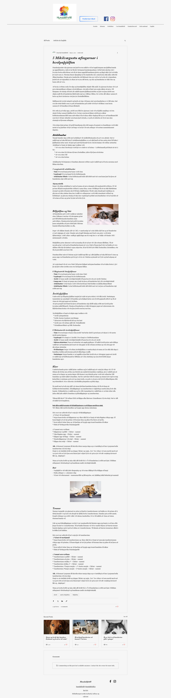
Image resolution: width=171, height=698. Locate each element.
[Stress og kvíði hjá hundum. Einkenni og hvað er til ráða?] (56, 627)
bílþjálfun (75, 595)
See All (125, 616)
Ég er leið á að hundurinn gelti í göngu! (113, 638)
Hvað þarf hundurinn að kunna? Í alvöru (84, 638)
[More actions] (117, 53)
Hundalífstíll (85, 682)
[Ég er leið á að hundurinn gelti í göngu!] (114, 627)
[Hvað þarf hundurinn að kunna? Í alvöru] (85, 627)
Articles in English (59, 40)
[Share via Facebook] (53, 601)
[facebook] (106, 19)
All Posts (47, 40)
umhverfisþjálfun (65, 595)
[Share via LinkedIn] (62, 601)
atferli (55, 595)
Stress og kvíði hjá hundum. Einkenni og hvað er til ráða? (56, 638)
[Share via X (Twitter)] (58, 601)
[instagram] (112, 19)
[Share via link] (66, 601)
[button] (89, 18)
